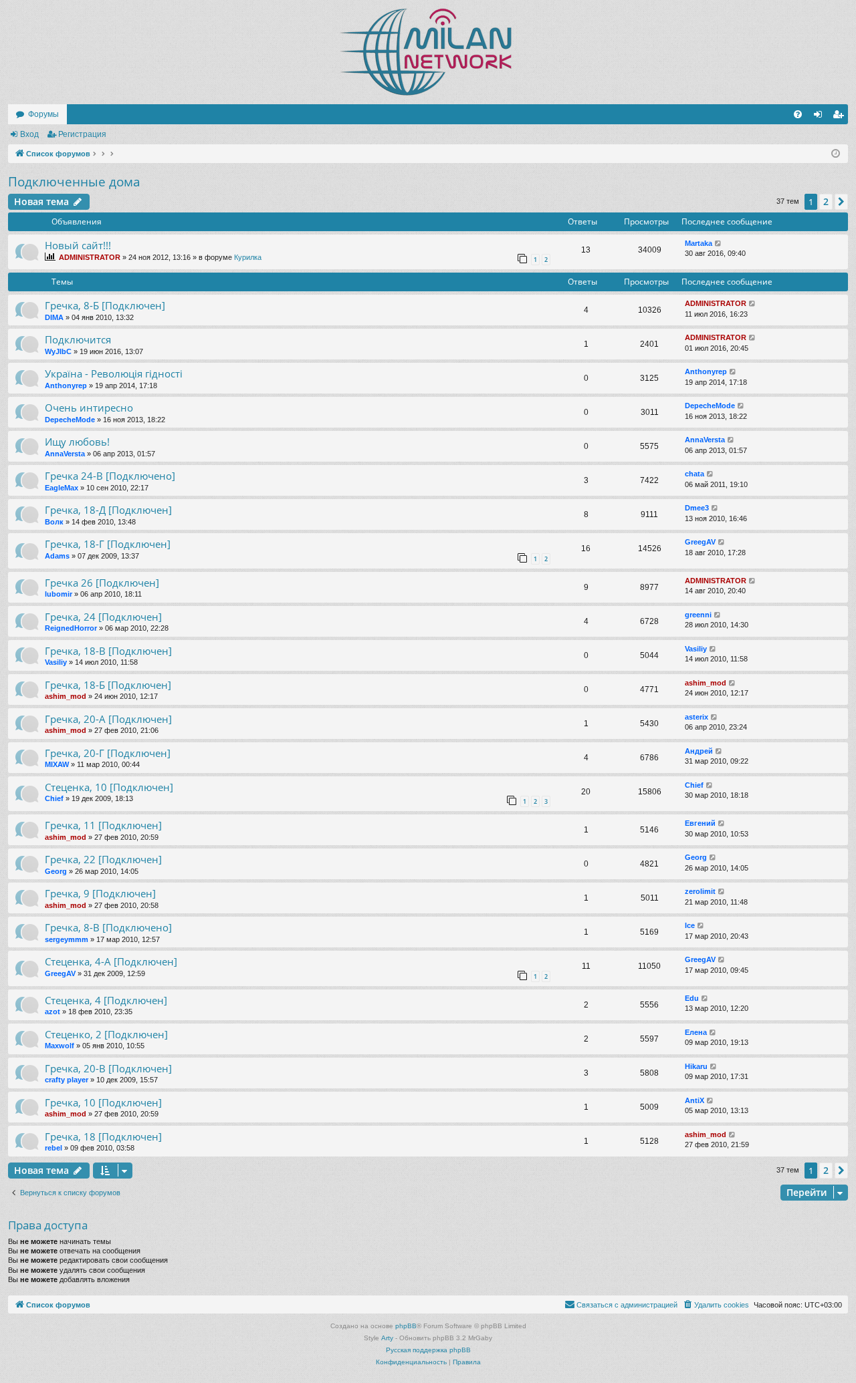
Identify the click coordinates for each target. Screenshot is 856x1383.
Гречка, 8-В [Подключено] (108, 927)
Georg (56, 871)
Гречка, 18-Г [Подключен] (108, 544)
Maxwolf (59, 1046)
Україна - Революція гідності (114, 373)
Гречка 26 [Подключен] (102, 582)
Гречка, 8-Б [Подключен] (105, 305)
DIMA (54, 317)
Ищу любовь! (77, 441)
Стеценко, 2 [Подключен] (106, 1034)
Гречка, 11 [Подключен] (103, 825)
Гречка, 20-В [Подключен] (108, 1068)
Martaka (698, 243)
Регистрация (82, 134)
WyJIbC (58, 351)
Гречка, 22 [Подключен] (103, 859)
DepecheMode (70, 420)
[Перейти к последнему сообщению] (718, 244)
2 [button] (826, 201)
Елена (696, 1032)
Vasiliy (56, 662)
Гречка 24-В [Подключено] (110, 475)
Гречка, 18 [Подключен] (103, 1136)
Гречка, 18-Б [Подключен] (108, 685)
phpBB (406, 1326)
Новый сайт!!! (78, 245)
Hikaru (696, 1066)
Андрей (699, 751)
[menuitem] (798, 114)
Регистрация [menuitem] (840, 117)
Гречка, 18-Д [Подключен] (108, 509)
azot (52, 1012)
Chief (54, 798)
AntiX (694, 1100)
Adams (57, 556)
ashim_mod (65, 696)
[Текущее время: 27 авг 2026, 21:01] (835, 154)
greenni (698, 615)
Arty (387, 1338)
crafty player (66, 1080)
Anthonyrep (66, 385)
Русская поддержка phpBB (428, 1350)
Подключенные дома (74, 181)
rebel (53, 1148)
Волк (54, 522)
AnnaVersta (65, 454)
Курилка (247, 257)
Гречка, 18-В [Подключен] (108, 650)
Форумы (43, 114)
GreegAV (700, 542)
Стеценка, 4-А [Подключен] (111, 961)
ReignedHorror (71, 628)
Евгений (700, 823)
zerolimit (700, 891)
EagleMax (61, 488)
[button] (841, 202)
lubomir (58, 594)
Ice (690, 925)
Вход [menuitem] (821, 117)
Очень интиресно (89, 407)
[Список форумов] (428, 52)
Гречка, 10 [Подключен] (103, 1102)
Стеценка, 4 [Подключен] (106, 1000)
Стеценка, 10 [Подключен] (109, 787)
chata (694, 474)
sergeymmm (66, 939)
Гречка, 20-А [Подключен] (108, 719)
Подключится (78, 339)
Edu (692, 998)
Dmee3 (697, 508)
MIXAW (57, 764)
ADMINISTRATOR (89, 257)
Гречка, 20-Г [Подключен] (108, 753)
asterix (696, 717)
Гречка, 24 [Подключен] (103, 616)
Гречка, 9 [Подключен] (100, 893)
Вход (29, 134)
